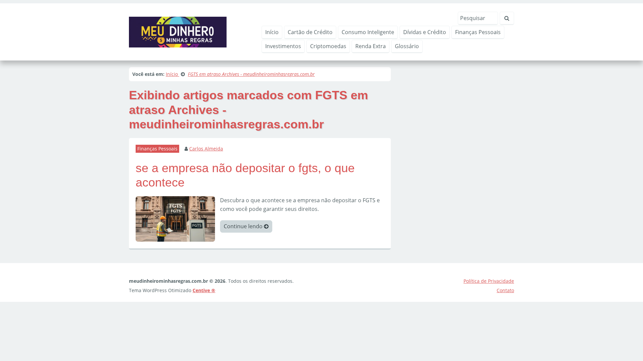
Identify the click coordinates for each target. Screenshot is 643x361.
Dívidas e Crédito (424, 32)
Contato (505, 290)
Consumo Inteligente (368, 32)
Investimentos (283, 46)
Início (272, 32)
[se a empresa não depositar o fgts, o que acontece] (175, 218)
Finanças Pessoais (478, 32)
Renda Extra (370, 46)
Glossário (407, 46)
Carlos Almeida (206, 148)
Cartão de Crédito (310, 32)
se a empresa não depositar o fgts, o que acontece (245, 175)
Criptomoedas (328, 46)
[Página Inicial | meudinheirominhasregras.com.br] (178, 31)
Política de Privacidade (488, 281)
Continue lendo (244, 226)
